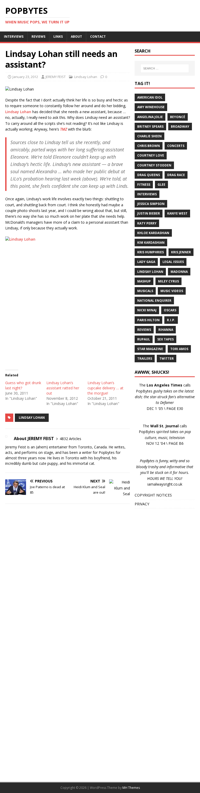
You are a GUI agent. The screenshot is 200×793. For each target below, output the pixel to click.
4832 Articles (70, 438)
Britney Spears (150, 126)
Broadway (180, 126)
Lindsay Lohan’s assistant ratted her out (62, 388)
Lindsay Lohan (85, 76)
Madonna (179, 271)
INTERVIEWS (13, 36)
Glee (161, 184)
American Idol (149, 97)
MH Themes (131, 787)
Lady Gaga (146, 262)
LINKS (58, 36)
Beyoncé (177, 117)
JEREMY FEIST (56, 76)
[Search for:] (165, 68)
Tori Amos (179, 349)
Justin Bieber (148, 213)
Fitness (143, 184)
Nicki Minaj (147, 310)
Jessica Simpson (151, 204)
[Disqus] (67, 575)
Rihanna (165, 329)
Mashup (144, 281)
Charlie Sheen (149, 136)
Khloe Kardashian (153, 233)
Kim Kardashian (151, 242)
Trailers (144, 358)
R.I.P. (171, 320)
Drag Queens (148, 175)
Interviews (147, 194)
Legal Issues (173, 262)
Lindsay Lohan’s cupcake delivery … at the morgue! (105, 388)
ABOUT (76, 36)
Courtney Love (150, 155)
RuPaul (143, 339)
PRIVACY (142, 503)
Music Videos (171, 291)
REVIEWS (38, 36)
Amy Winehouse (151, 107)
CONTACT (98, 36)
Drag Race (176, 175)
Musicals (145, 291)
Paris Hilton (148, 320)
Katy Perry (147, 223)
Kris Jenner (181, 252)
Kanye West (177, 213)
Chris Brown (148, 146)
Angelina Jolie (150, 117)
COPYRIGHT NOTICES (153, 495)
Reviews (144, 329)
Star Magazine (150, 349)
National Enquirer (154, 300)
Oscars (170, 310)
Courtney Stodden (154, 165)
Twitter (166, 358)
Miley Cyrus (168, 281)
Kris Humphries (150, 252)
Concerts (175, 146)
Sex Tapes (165, 339)
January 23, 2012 (25, 76)
